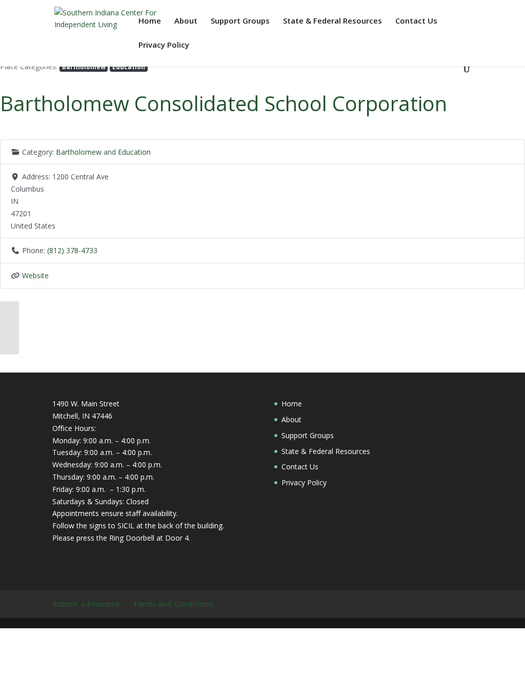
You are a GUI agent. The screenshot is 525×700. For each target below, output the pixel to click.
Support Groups (240, 21)
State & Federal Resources (332, 21)
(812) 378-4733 (72, 250)
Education (128, 67)
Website (35, 275)
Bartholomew (84, 67)
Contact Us (416, 21)
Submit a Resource (85, 604)
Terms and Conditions (173, 604)
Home (149, 21)
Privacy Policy (163, 45)
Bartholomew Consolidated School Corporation (223, 103)
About (185, 21)
